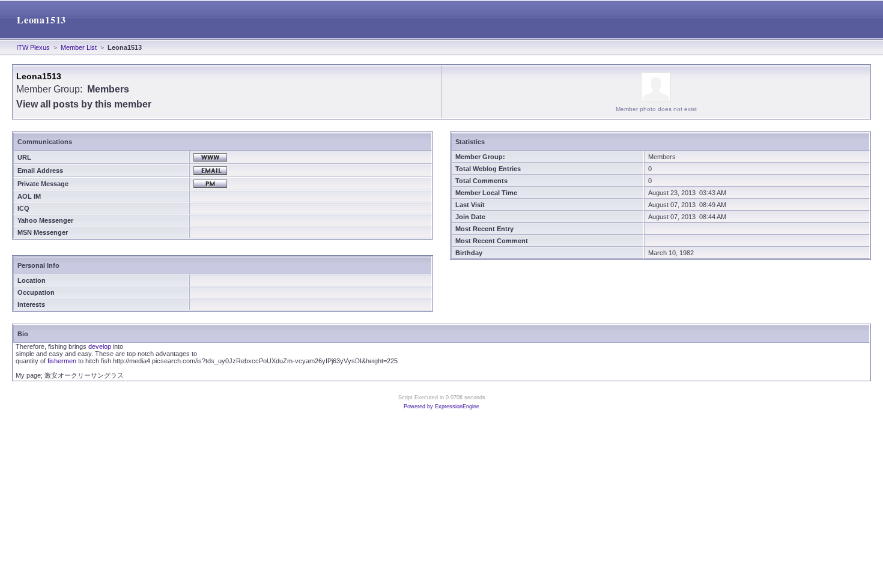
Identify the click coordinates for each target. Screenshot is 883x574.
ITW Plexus (33, 47)
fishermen (61, 360)
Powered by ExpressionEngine (441, 406)
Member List (79, 47)
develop (99, 346)
